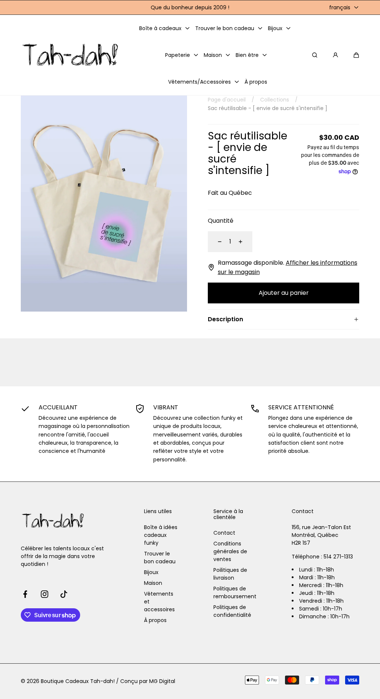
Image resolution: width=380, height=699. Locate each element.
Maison (153, 583)
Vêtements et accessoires (159, 601)
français (339, 7)
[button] (356, 55)
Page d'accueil (227, 99)
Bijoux (151, 572)
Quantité (220, 220)
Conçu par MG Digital (147, 681)
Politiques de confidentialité (232, 611)
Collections (274, 99)
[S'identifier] (335, 55)
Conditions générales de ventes (230, 551)
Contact (224, 533)
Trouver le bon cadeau (160, 557)
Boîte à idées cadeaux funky (160, 535)
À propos (155, 620)
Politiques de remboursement (234, 592)
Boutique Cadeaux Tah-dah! (78, 681)
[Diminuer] (215, 241)
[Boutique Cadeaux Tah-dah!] (71, 55)
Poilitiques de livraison (230, 574)
